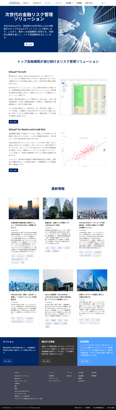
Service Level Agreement (21, 391)
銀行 (15, 386)
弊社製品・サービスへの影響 (60, 323)
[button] (26, 3)
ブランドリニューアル (94, 323)
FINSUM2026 (30, 256)
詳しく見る (29, 44)
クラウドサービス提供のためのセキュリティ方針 (28, 398)
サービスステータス (20, 393)
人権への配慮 (111, 408)
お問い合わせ (89, 3)
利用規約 (87, 408)
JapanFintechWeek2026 (17, 259)
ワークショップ (15, 262)
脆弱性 (47, 326)
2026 (13, 256)
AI (92, 319)
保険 (15, 388)
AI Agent (98, 319)
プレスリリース (53, 378)
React (66, 320)
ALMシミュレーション (20, 381)
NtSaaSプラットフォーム (21, 376)
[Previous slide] (62, 97)
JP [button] (102, 3)
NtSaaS (53, 247)
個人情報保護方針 (99, 408)
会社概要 (80, 376)
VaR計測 (16, 383)
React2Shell (48, 323)
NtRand (69, 376)
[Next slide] (104, 97)
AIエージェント (20, 256)
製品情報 (53, 320)
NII (26, 259)
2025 (13, 318)
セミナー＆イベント (54, 381)
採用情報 (79, 3)
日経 (22, 262)
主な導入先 (81, 381)
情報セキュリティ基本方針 (22, 396)
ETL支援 (59, 247)
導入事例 (48, 251)
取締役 (80, 378)
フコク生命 (67, 247)
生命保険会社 (55, 251)
